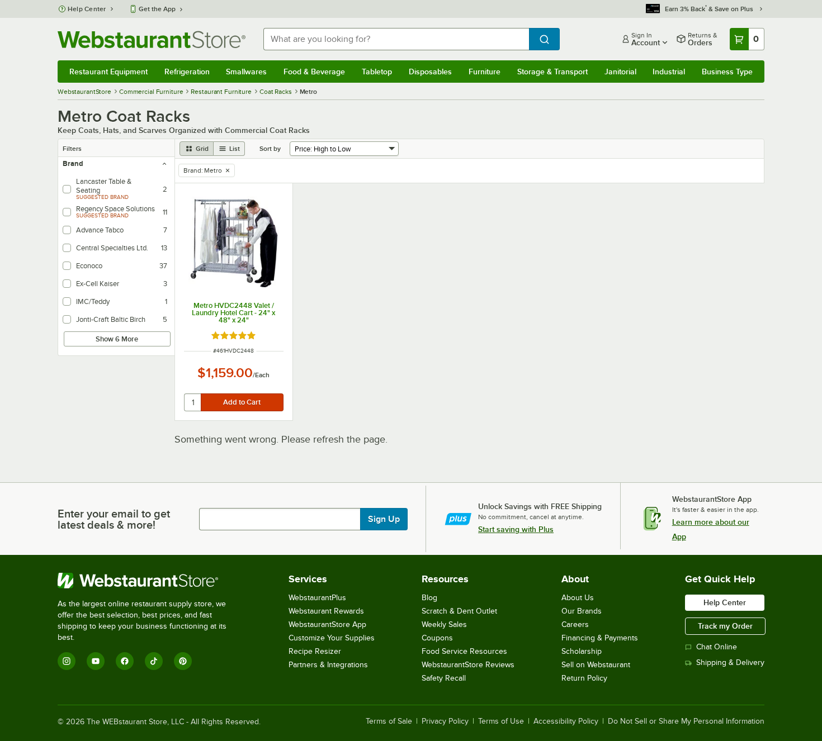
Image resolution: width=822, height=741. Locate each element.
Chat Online (716, 647)
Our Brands (581, 611)
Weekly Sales (444, 624)
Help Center (87, 9)
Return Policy (584, 678)
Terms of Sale (389, 721)
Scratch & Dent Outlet (459, 611)
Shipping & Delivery (730, 662)
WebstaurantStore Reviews (468, 665)
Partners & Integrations (328, 665)
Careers (575, 624)
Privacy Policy (445, 721)
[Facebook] (125, 661)
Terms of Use (501, 721)
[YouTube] (96, 661)
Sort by (270, 149)
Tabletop (377, 71)
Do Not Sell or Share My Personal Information (686, 721)
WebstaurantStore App (327, 624)
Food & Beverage (314, 71)
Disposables (430, 71)
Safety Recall (444, 678)
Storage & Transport (552, 71)
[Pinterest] (183, 661)
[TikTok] (154, 661)
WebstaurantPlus (317, 597)
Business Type (727, 71)
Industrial (669, 71)
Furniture (484, 71)
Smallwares (246, 71)
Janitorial (620, 71)
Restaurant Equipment (108, 71)
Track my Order (725, 625)
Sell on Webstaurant (595, 665)
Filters (72, 149)
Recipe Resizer (315, 651)
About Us (577, 597)
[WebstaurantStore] (150, 581)
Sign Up (384, 519)
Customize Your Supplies (332, 638)
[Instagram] (66, 661)
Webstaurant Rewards (326, 611)
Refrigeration (187, 71)
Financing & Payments (599, 638)
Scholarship (581, 651)
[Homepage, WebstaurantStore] (151, 39)
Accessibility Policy (565, 721)
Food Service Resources (464, 651)
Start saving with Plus (516, 529)
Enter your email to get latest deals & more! (114, 519)
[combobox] (396, 39)
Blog (429, 597)
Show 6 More (117, 339)
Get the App (157, 9)
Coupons (437, 638)
